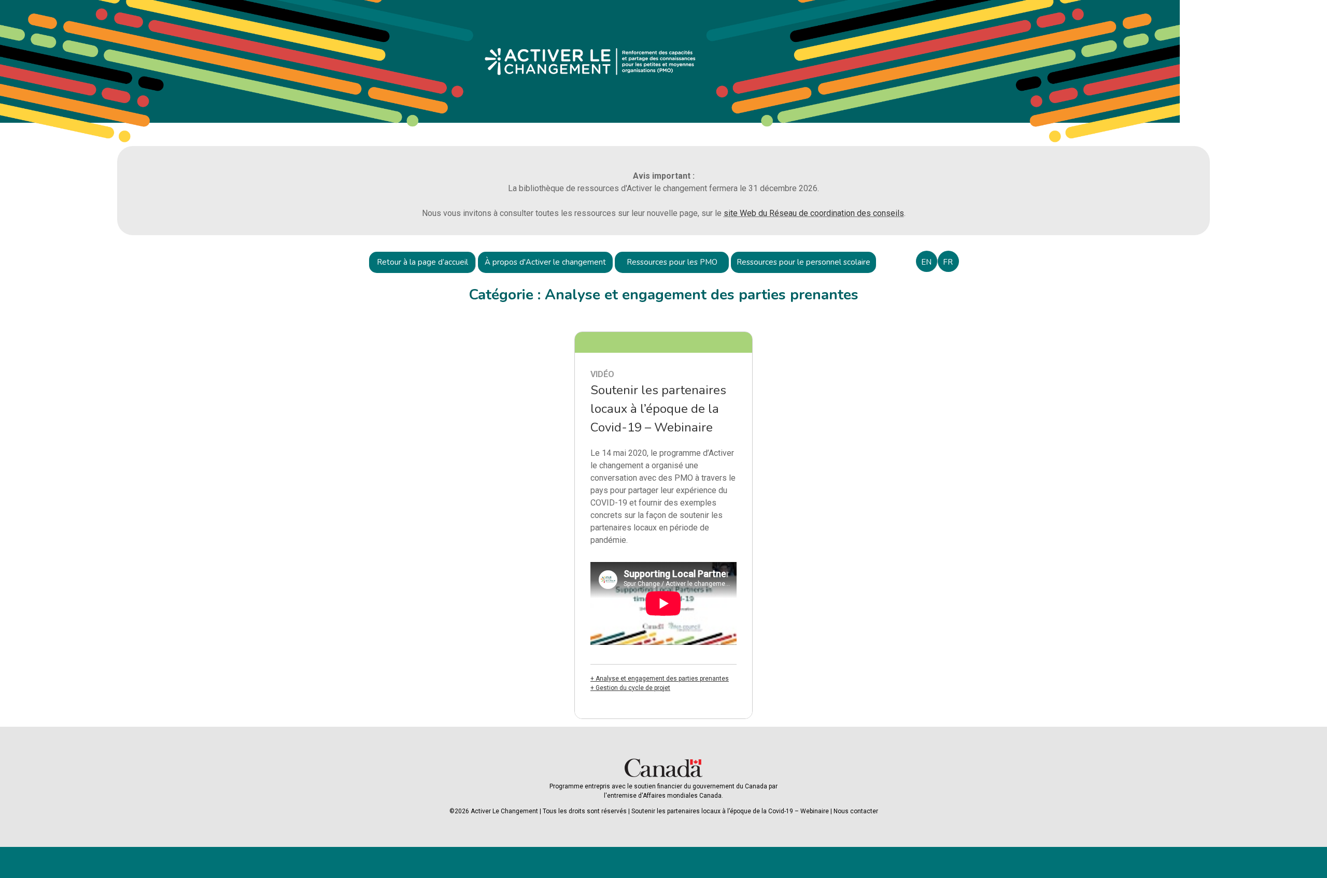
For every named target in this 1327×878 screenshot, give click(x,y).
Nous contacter (856, 811)
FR (948, 262)
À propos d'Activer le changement (545, 262)
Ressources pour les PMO (672, 262)
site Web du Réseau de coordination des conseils (814, 213)
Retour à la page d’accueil (422, 262)
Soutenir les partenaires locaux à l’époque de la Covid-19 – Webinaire (730, 811)
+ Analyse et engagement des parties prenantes (659, 678)
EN (926, 262)
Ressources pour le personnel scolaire (803, 262)
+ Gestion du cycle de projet (630, 688)
